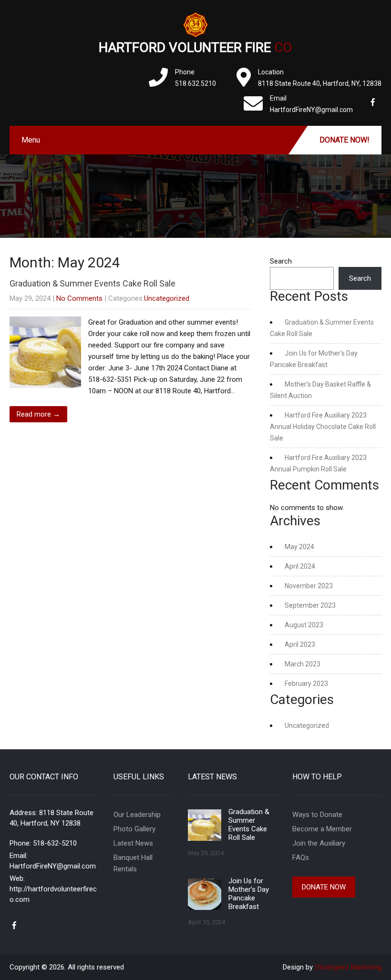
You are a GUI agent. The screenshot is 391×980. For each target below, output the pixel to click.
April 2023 (300, 644)
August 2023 (304, 625)
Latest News (133, 843)
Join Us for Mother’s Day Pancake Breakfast (248, 894)
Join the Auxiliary (318, 843)
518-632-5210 (55, 843)
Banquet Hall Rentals (133, 863)
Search (281, 261)
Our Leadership (137, 814)
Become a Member (322, 829)
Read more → (38, 414)
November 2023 (309, 586)
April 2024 (300, 566)
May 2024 (299, 547)
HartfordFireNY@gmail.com (53, 866)
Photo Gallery (134, 829)
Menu (30, 139)
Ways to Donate (317, 814)
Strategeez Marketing (348, 967)
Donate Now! (344, 139)
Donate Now (324, 887)
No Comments (79, 298)
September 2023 (310, 605)
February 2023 (306, 683)
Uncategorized (166, 298)
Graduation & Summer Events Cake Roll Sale (92, 283)
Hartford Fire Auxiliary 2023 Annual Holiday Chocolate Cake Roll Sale (323, 426)
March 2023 (302, 664)
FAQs (300, 857)
